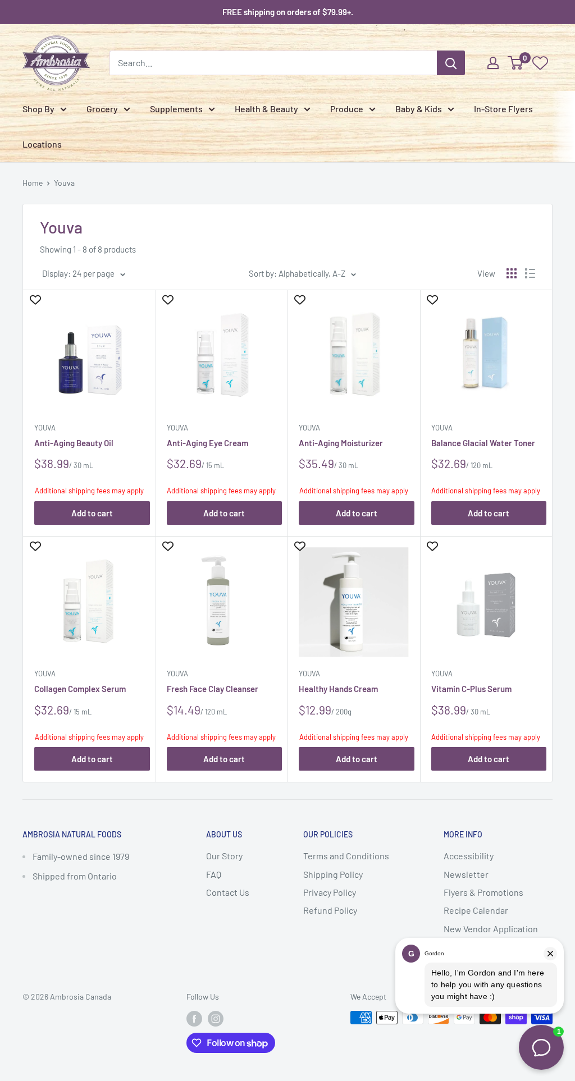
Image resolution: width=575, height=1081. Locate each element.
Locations (42, 144)
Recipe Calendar (476, 910)
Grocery (102, 108)
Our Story (224, 855)
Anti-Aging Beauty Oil (73, 443)
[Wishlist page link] (540, 63)
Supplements (176, 108)
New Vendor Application (491, 928)
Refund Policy (330, 910)
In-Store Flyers (503, 108)
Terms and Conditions (346, 855)
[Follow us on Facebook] (194, 1019)
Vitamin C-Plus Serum (471, 689)
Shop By (38, 108)
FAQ (213, 874)
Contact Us (227, 892)
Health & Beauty (266, 108)
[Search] (451, 63)
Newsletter (466, 874)
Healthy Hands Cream (338, 689)
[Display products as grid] (511, 273)
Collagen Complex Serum (80, 689)
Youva (64, 182)
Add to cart (92, 513)
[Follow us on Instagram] (215, 1019)
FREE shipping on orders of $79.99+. (287, 12)
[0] (516, 63)
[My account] (493, 63)
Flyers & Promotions (483, 892)
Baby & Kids (418, 108)
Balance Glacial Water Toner (483, 443)
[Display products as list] (530, 273)
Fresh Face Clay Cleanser (212, 689)
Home (32, 182)
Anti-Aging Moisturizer (341, 443)
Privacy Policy (329, 892)
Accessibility (469, 855)
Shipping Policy (333, 874)
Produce (346, 108)
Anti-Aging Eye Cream (207, 443)
